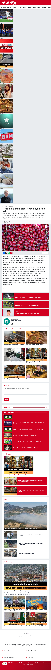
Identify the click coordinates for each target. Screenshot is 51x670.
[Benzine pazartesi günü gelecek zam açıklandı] (14, 354)
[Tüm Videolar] (46, 499)
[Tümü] (46, 407)
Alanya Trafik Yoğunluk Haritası (35, 650)
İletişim (32, 636)
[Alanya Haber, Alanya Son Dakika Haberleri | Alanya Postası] (9, 2)
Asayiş (14, 7)
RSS (5, 663)
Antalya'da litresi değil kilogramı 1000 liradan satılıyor (14, 345)
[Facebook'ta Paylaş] (4, 253)
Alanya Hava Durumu (9, 650)
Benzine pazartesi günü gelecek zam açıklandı (14, 361)
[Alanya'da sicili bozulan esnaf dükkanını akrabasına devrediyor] (14, 371)
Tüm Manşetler (31, 654)
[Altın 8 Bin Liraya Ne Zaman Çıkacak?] (36, 337)
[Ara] (45, 2)
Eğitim (29, 7)
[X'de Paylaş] (6, 253)
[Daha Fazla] (11, 253)
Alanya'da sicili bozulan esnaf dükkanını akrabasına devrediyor (13, 379)
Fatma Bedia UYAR (16, 320)
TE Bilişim (29, 668)
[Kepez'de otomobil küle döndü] (10, 553)
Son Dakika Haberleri (9, 657)
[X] (25, 633)
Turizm (19, 7)
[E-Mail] (12, 323)
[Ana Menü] (47, 2)
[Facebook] (23, 633)
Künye (18, 636)
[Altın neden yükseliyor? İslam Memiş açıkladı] (36, 371)
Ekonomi (44, 7)
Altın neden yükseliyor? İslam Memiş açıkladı (36, 378)
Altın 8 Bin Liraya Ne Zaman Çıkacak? (34, 344)
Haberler (4, 206)
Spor (38, 7)
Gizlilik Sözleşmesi (25, 636)
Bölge (24, 7)
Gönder (6, 399)
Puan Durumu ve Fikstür (9, 654)
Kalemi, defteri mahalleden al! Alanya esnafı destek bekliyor (36, 362)
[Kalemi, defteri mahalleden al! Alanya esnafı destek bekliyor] (36, 354)
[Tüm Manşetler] (46, 562)
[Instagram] (28, 633)
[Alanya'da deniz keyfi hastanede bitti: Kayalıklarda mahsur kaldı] (10, 544)
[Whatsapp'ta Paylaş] (9, 253)
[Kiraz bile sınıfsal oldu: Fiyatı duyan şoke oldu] (25, 237)
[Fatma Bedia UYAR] (7, 321)
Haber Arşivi (30, 657)
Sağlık (34, 7)
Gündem (3, 7)
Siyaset (9, 7)
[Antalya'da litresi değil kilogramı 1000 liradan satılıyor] (14, 337)
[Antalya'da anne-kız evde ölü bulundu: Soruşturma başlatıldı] (10, 534)
